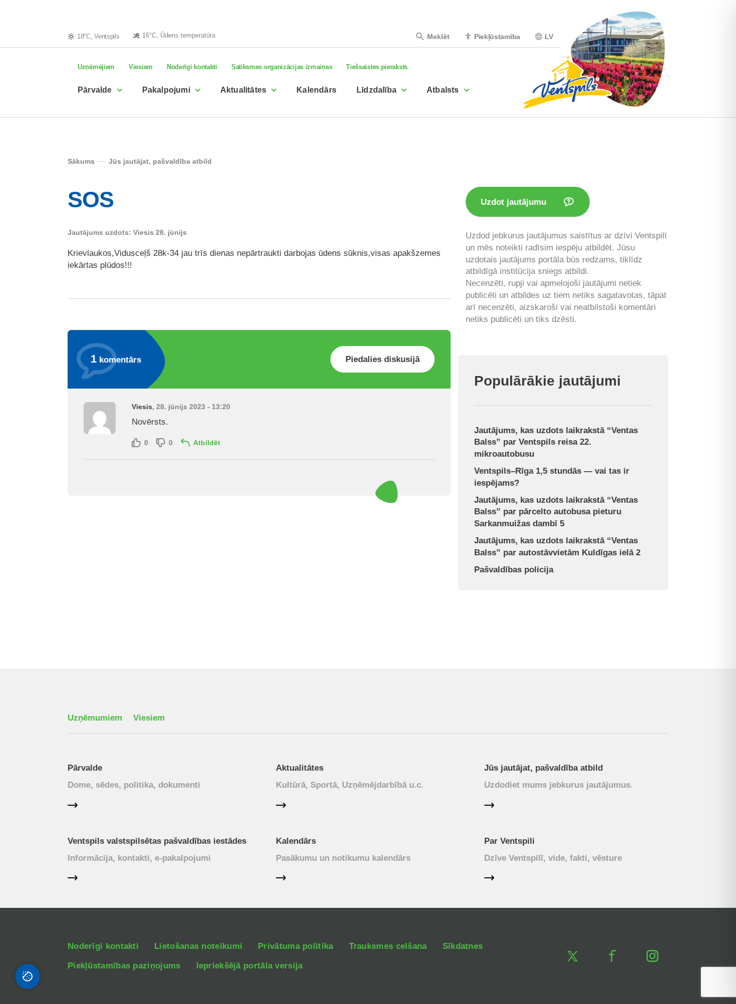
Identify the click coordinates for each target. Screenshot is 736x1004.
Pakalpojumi (166, 90)
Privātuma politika (295, 946)
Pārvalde (95, 90)
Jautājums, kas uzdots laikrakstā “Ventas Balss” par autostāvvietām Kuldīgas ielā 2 (557, 546)
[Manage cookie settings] (27, 976)
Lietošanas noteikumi (198, 946)
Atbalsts (443, 90)
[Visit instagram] (652, 956)
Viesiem (141, 67)
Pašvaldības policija (513, 569)
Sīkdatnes (463, 946)
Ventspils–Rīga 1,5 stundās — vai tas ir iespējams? (551, 477)
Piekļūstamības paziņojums (124, 965)
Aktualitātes (243, 90)
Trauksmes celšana (388, 946)
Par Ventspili (509, 841)
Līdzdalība (376, 90)
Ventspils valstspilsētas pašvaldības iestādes (157, 841)
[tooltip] (174, 35)
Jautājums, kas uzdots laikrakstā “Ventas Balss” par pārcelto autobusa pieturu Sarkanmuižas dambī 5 (556, 512)
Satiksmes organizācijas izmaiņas (281, 67)
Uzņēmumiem (95, 718)
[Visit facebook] (612, 956)
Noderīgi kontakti (192, 67)
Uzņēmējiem (96, 67)
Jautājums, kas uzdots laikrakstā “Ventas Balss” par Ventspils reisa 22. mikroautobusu (556, 442)
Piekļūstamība (497, 36)
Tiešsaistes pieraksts (377, 67)
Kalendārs (316, 90)
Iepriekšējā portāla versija (249, 965)
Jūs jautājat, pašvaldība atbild (543, 768)
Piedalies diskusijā (382, 359)
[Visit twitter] (572, 956)
